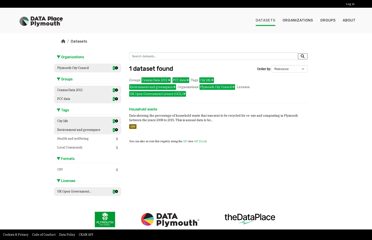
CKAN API (86, 235)
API (185, 141)
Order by (263, 69)
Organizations (298, 20)
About (349, 20)
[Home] (63, 41)
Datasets (265, 20)
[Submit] (302, 56)
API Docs (200, 141)
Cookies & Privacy (16, 235)
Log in (350, 4)
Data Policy (67, 235)
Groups (328, 20)
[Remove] (169, 80)
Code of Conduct (44, 235)
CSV (132, 126)
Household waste (143, 109)
